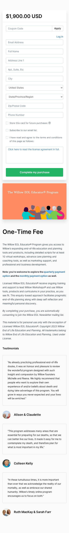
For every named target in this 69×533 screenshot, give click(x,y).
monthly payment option (34, 275)
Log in (59, 36)
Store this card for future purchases (30, 123)
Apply (57, 28)
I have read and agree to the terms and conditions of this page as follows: (36, 139)
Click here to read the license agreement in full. (33, 149)
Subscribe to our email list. (23, 130)
